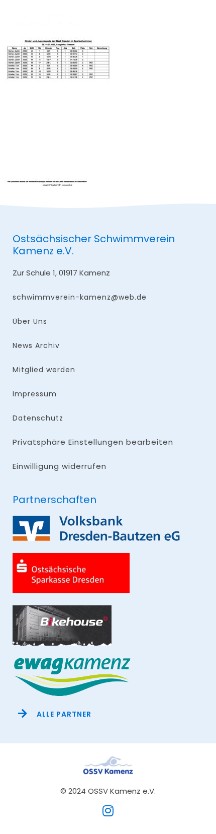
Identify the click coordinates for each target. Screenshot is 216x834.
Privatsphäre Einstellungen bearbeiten (93, 442)
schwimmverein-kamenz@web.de (80, 297)
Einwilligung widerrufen (59, 466)
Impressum (35, 394)
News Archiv (36, 345)
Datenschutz (38, 418)
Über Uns (30, 321)
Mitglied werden (44, 370)
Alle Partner (64, 714)
